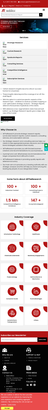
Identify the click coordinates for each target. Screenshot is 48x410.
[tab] (24, 45)
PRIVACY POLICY (32, 360)
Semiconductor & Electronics (36, 278)
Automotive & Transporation (12, 321)
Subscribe (42, 339)
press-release (32, 376)
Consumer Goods (12, 299)
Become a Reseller (9, 363)
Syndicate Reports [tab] (14, 57)
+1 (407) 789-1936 (10, 2)
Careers (6, 360)
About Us (7, 358)
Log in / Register (8, 6)
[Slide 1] (23, 30)
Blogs (30, 378)
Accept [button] (7, 408)
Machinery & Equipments (36, 255)
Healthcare (36, 234)
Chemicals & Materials (12, 255)
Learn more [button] (12, 404)
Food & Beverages (36, 299)
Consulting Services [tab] (15, 64)
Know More (6, 26)
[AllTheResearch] (8, 10)
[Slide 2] (24, 30)
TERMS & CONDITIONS (34, 358)
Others (36, 320)
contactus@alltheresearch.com (29, 2)
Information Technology (12, 234)
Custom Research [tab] (14, 51)
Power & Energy (12, 277)
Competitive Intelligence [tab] (17, 70)
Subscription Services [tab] (15, 79)
